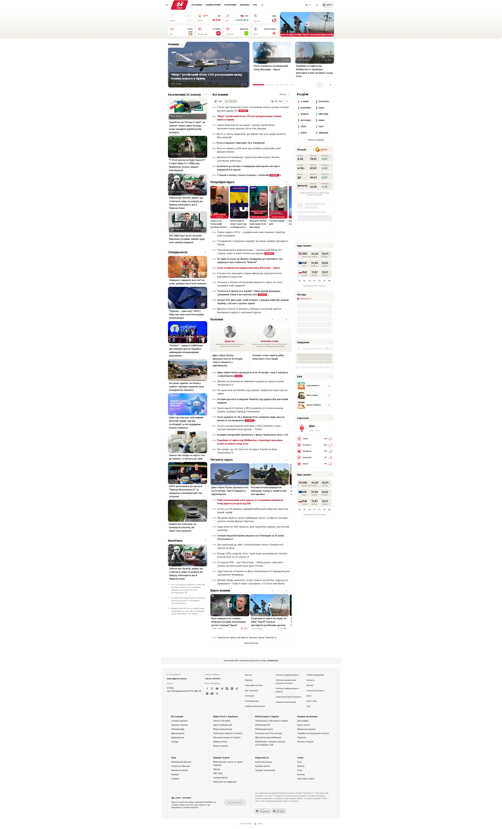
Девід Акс (230, 341)
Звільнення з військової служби (271, 721)
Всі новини (197, 5)
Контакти (310, 680)
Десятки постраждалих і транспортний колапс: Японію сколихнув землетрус (248, 159)
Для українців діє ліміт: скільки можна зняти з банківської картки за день (250, 546)
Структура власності (315, 691)
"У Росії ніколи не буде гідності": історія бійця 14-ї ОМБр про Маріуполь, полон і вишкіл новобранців (187, 165)
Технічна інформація (315, 675)
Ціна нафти (303, 721)
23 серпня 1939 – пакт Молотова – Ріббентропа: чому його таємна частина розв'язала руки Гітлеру (250, 564)
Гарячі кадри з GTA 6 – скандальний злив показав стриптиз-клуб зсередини (251, 234)
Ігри (255, 5)
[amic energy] (321, 149)
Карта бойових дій (222, 725)
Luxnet (260, 824)
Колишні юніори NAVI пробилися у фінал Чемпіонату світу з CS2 (252, 434)
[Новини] (181, 44)
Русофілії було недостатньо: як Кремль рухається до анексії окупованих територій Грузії (188, 600)
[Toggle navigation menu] (167, 5)
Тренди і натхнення (265, 770)
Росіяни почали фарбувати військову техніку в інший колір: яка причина (269, 491)
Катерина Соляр (269, 341)
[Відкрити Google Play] (262, 811)
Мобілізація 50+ (262, 725)
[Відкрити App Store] (279, 811)
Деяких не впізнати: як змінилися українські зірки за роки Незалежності (251, 383)
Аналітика (244, 5)
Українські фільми (180, 766)
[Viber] (232, 688)
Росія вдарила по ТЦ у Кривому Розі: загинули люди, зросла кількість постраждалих (250, 419)
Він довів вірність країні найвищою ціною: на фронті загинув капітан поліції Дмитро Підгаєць (252, 519)
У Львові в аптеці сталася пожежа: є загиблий (247, 175)
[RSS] (217, 693)
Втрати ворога (220, 746)
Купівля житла (262, 766)
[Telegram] (222, 688)
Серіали (175, 778)
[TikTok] (237, 688)
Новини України (213, 5)
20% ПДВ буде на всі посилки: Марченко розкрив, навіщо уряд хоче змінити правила (187, 239)
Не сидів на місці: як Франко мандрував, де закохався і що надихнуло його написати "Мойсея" (250, 260)
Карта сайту (311, 701)
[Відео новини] (272, 590)
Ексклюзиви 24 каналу (184, 94)
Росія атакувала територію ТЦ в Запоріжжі (241, 142)
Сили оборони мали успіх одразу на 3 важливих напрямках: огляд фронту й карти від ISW (250, 502)
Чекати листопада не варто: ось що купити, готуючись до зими (187, 457)
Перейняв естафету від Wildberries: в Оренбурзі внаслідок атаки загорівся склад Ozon (314, 71)
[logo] (179, 5)
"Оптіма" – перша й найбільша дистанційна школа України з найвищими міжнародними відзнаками (186, 350)
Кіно (173, 757)
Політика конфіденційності (287, 675)
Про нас (248, 675)
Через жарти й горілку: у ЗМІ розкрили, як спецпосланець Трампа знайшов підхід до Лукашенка (250, 410)
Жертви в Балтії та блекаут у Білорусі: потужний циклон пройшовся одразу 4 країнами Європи (249, 310)
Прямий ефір (177, 729)
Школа (216, 769)
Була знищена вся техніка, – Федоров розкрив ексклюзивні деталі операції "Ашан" (228, 622)
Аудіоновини (177, 737)
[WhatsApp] (207, 693)
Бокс (299, 762)
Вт (304, 281)
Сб (324, 281)
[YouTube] (217, 688)
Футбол (300, 766)
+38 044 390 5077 (213, 679)
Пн (299, 281)
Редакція (249, 680)
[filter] (287, 101)
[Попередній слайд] (283, 24)
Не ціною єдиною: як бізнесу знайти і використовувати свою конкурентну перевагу (186, 386)
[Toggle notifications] (317, 5)
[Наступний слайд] (331, 24)
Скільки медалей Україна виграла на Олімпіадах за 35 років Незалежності (250, 537)
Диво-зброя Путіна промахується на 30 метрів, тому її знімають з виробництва (228, 360)
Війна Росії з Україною (225, 716)
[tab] (258, 84)
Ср (309, 281)
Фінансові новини (306, 729)
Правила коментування (286, 702)
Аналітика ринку (263, 762)
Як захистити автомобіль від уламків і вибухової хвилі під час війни (252, 392)
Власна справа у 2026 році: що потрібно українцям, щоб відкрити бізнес (249, 150)
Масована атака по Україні (226, 737)
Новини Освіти (221, 757)
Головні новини (179, 721)
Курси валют (303, 725)
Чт (314, 281)
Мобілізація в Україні (267, 716)
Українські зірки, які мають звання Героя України (246, 637)
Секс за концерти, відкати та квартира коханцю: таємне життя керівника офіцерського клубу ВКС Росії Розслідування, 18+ (188, 589)
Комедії (175, 774)
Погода (174, 741)
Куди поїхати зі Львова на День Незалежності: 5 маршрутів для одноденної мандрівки (253, 573)
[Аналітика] (205, 540)
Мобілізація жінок (264, 729)
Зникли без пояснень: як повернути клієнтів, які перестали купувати (182, 527)
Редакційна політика (254, 685)
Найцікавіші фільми (181, 762)
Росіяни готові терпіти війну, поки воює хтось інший (268, 357)
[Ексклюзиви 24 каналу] (205, 94)
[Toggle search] (262, 5)
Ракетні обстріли (221, 721)
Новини (173, 44)
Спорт (300, 757)
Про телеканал (251, 691)
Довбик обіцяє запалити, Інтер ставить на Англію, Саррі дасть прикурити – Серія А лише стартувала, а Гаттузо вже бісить (252, 582)
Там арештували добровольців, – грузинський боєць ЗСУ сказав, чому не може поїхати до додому (249, 252)
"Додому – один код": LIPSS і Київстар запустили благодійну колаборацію (186, 314)
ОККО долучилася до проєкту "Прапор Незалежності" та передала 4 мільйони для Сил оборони (185, 491)
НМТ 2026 (218, 773)
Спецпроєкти (177, 252)
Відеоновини (177, 733)
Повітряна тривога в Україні (227, 733)
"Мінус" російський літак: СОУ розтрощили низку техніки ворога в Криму (206, 76)
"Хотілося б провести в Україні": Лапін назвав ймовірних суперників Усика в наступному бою (248, 293)
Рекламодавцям (252, 701)
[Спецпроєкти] (205, 252)
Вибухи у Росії (220, 741)
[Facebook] (207, 688)
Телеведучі (249, 696)
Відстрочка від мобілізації (268, 737)
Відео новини (220, 590)
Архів (308, 696)
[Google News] (212, 693)
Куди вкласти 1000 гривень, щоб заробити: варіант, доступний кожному (253, 528)
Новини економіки (307, 716)
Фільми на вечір (179, 770)
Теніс (299, 770)
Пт (319, 281)
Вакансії (309, 685)
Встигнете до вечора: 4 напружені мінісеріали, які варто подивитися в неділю (248, 168)
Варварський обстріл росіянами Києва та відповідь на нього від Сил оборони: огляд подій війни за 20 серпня (188, 611)
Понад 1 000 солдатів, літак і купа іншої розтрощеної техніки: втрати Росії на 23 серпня (252, 555)
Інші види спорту (305, 778)
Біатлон (301, 774)
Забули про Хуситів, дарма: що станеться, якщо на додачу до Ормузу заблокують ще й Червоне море (186, 202)
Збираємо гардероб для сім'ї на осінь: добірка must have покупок (187, 282)
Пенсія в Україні (305, 741)
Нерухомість (262, 757)
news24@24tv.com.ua (176, 679)
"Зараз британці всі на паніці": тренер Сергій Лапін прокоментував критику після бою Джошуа (245, 127)
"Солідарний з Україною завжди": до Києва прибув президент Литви (252, 243)
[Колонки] (272, 319)
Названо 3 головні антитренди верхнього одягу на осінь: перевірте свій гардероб (250, 284)
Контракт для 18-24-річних (268, 733)
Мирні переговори (222, 729)
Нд (329, 281)
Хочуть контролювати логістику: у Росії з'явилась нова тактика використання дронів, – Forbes (249, 427)
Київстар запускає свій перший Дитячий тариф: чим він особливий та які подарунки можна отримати (186, 422)
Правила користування (255, 706)
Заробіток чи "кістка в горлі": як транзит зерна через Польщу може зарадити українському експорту (187, 127)
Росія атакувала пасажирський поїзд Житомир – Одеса (271, 68)
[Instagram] (227, 688)
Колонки (216, 319)
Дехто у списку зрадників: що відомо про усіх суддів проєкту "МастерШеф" (251, 136)
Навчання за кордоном (224, 782)
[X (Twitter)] (212, 688)
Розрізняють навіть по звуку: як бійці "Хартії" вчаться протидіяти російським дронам (268, 622)
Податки (301, 737)
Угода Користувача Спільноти (288, 697)
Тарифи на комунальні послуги (313, 733)
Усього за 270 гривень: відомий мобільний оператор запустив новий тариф (252, 511)
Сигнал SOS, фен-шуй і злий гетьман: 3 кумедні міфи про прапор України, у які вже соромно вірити (253, 302)
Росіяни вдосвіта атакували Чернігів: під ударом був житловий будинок (252, 401)
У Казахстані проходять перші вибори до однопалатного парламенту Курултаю (249, 275)
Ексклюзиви (230, 5)
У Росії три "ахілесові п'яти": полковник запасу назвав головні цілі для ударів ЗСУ (253, 109)
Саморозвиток (220, 777)
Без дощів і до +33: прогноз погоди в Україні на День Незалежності (247, 451)
